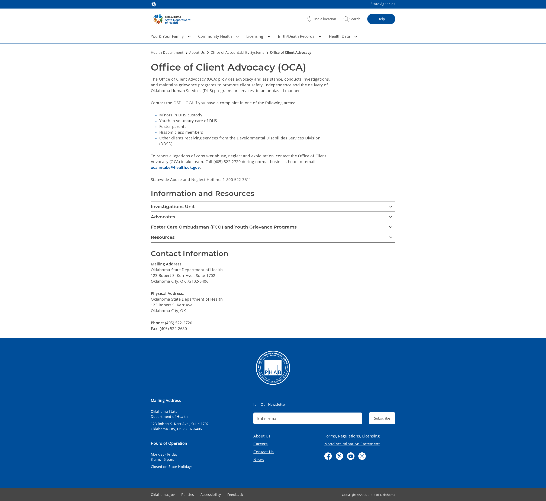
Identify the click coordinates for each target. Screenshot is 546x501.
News (258, 459)
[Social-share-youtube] (350, 456)
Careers (260, 443)
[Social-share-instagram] (362, 456)
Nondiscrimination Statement (352, 443)
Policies (187, 494)
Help (381, 19)
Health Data (339, 36)
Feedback (235, 494)
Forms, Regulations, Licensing (352, 436)
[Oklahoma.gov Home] (154, 4)
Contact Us (263, 451)
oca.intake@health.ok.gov (175, 167)
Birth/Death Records (296, 36)
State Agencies (383, 3)
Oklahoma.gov (163, 494)
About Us (261, 436)
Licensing (254, 36)
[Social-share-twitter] (339, 456)
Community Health (215, 36)
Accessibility (210, 494)
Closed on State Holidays (172, 466)
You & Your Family (167, 36)
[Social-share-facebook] (328, 456)
